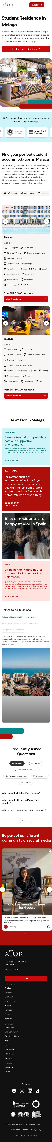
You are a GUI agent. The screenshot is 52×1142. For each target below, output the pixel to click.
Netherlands (10, 998)
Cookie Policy (20, 1132)
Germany (9, 993)
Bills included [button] (29, 193)
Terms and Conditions (19, 1126)
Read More (10, 460)
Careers (8, 1068)
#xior (9, 919)
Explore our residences (24, 49)
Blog (6, 1037)
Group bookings (12, 1033)
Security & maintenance (27, 770)
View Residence (14, 299)
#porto (14, 919)
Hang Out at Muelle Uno (13, 629)
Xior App (8, 1054)
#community (35, 919)
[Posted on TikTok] (48, 923)
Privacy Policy (36, 1126)
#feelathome (20, 919)
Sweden (8, 1015)
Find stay (35, 5)
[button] (5, 221)
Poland (8, 1002)
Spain (7, 1011)
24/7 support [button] (12, 193)
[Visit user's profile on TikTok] (6, 923)
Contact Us (10, 1046)
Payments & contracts (18, 776)
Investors (9, 1063)
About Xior (9, 1024)
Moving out (36, 763)
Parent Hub (9, 1050)
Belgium (8, 984)
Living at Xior (41, 776)
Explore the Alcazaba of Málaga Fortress (20, 623)
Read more (10, 596)
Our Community (11, 1028)
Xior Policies (32, 1132)
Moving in (18, 763)
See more (26, 821)
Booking (28, 782)
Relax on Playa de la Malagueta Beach (19, 617)
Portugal (8, 1006)
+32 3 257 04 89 (12, 966)
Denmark (8, 989)
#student (28, 919)
